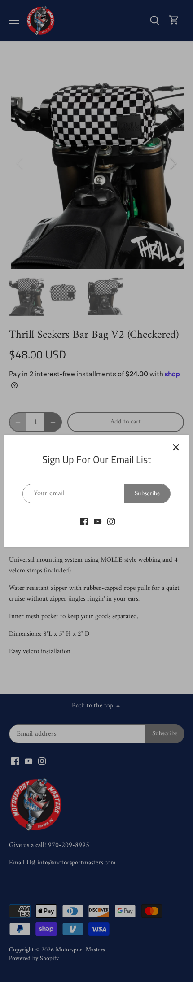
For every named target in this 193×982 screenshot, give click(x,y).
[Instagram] (111, 521)
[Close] (176, 447)
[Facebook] (84, 521)
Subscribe (147, 494)
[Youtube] (97, 521)
